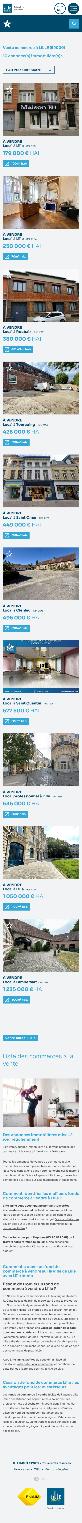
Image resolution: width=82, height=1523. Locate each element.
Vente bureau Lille (20, 1038)
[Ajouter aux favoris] (9, 89)
